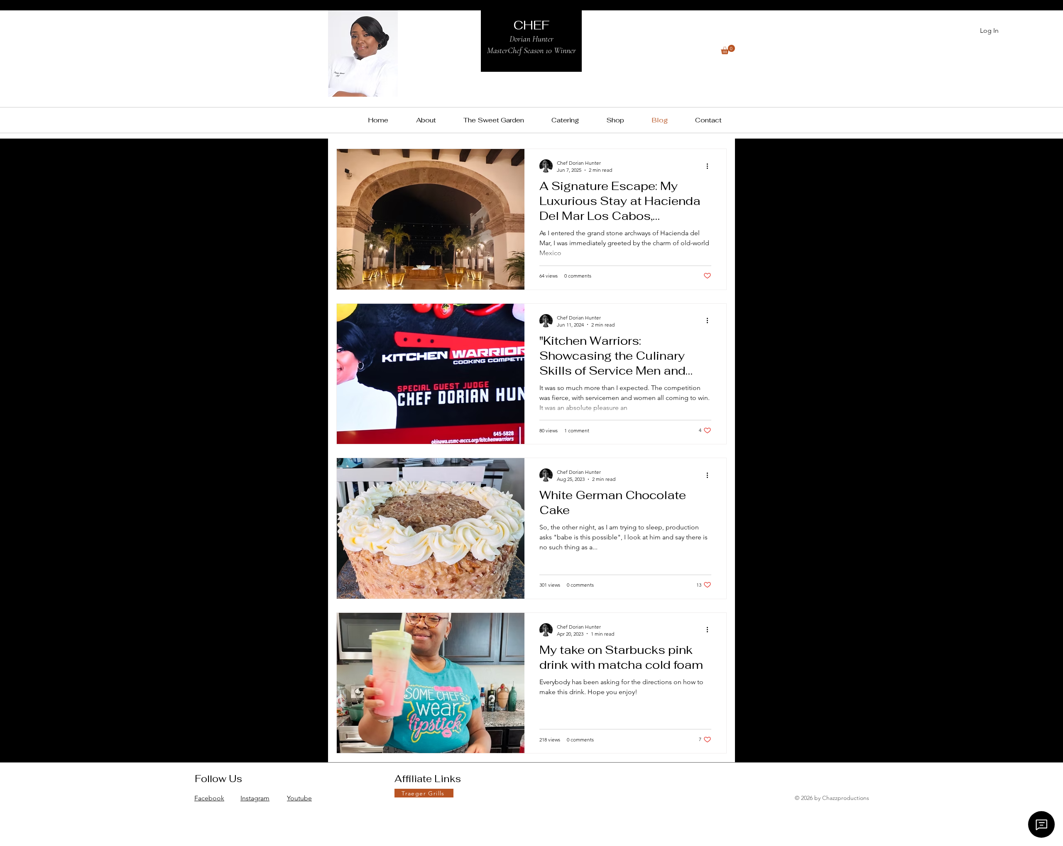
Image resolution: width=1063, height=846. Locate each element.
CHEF (531, 25)
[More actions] (710, 166)
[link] (728, 49)
